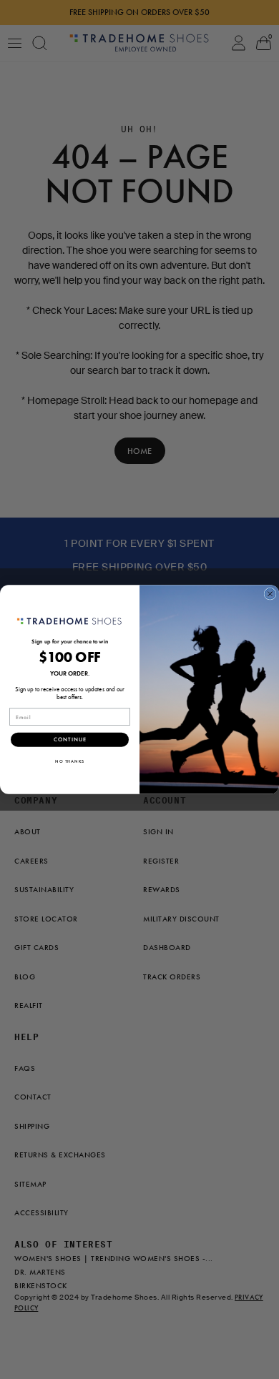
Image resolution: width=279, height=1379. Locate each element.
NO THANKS (69, 761)
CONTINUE (70, 740)
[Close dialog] (270, 593)
